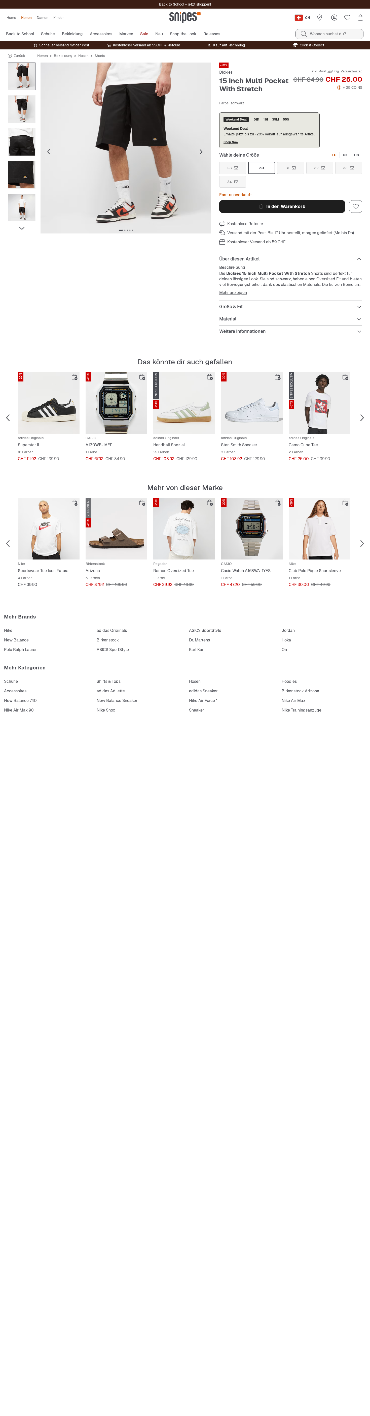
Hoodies (289, 681)
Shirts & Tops (109, 681)
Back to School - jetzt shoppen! (185, 4)
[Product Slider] (21, 76)
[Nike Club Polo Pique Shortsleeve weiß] (319, 528)
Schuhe (11, 681)
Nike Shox (106, 710)
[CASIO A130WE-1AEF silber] (116, 403)
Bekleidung (63, 55)
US (356, 155)
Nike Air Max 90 (19, 710)
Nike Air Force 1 (203, 700)
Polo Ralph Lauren (21, 649)
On (284, 649)
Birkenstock (108, 640)
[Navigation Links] (22, 66)
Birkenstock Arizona (300, 691)
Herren (42, 55)
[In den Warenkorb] (74, 377)
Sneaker (196, 710)
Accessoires (15, 691)
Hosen (83, 55)
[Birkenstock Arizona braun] (116, 528)
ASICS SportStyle (205, 630)
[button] (126, 148)
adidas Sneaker (203, 691)
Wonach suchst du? (328, 34)
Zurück (19, 55)
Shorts (100, 55)
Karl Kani (197, 649)
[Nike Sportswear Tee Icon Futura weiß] (49, 528)
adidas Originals (112, 630)
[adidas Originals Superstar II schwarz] (49, 403)
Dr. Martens (199, 640)
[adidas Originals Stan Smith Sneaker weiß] (252, 403)
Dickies (226, 72)
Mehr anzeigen (233, 292)
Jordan (288, 630)
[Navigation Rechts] (22, 228)
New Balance (16, 640)
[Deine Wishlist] (347, 18)
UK (345, 155)
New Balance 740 (20, 700)
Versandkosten (351, 71)
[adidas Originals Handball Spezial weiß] (184, 403)
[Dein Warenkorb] (360, 18)
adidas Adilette (111, 691)
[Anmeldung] (334, 18)
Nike (8, 630)
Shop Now (231, 142)
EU (334, 155)
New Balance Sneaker (117, 700)
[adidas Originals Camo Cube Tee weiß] (319, 403)
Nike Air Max (293, 700)
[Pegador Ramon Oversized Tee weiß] (184, 528)
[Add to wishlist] (356, 206)
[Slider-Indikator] (121, 230)
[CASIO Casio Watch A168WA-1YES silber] (252, 528)
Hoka (286, 640)
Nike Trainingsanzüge (301, 710)
